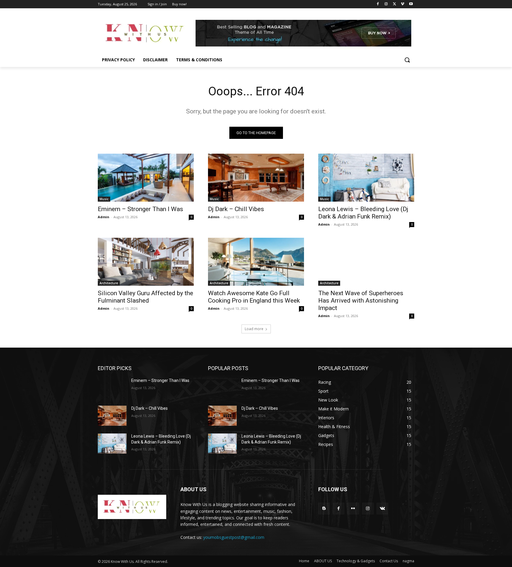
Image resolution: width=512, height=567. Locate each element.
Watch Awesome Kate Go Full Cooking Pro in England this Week (254, 297)
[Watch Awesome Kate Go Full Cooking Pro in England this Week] (256, 262)
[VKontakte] (382, 508)
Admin (103, 217)
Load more (254, 328)
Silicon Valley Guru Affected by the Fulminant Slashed (145, 297)
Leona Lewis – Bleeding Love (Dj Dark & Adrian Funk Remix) (363, 212)
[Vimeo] (402, 4)
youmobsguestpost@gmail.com (233, 537)
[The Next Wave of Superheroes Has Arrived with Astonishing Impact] (366, 262)
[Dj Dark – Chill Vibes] (256, 178)
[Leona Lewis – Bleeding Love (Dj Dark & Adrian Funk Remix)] (366, 178)
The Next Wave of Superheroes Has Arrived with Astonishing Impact (360, 300)
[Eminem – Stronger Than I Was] (146, 178)
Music (104, 199)
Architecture (109, 283)
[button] (407, 60)
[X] (394, 4)
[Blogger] (324, 508)
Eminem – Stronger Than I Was (140, 209)
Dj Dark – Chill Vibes (236, 209)
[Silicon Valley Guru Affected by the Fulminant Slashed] (146, 262)
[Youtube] (410, 4)
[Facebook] (378, 4)
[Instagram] (386, 4)
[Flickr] (353, 508)
